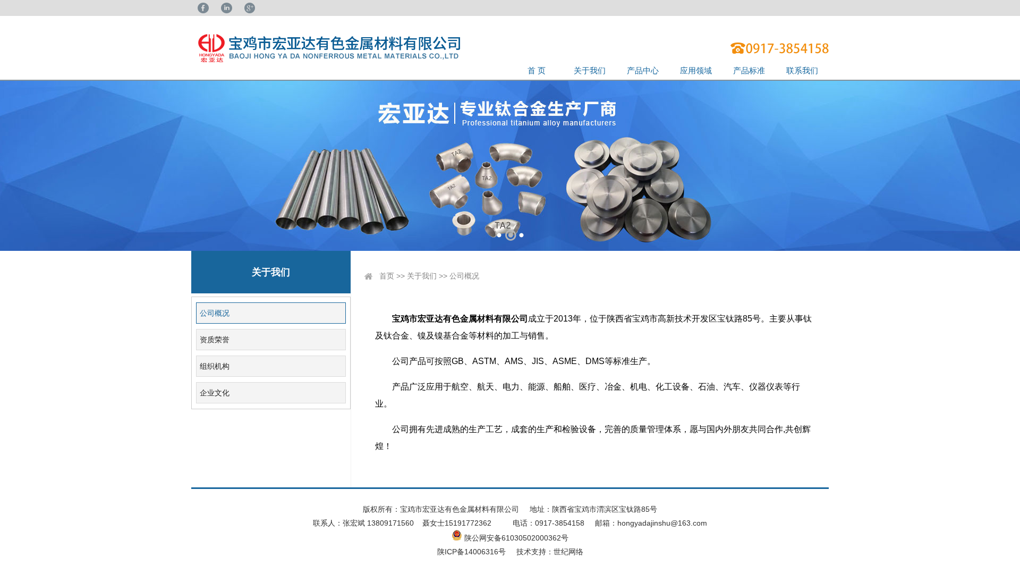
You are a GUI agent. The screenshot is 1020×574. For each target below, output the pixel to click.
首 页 (537, 70)
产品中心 (643, 70)
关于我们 (590, 70)
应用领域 (696, 70)
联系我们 (802, 70)
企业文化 (215, 393)
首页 (386, 276)
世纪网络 (568, 551)
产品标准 (749, 70)
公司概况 (215, 313)
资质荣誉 (215, 339)
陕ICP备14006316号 (471, 551)
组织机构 (215, 366)
